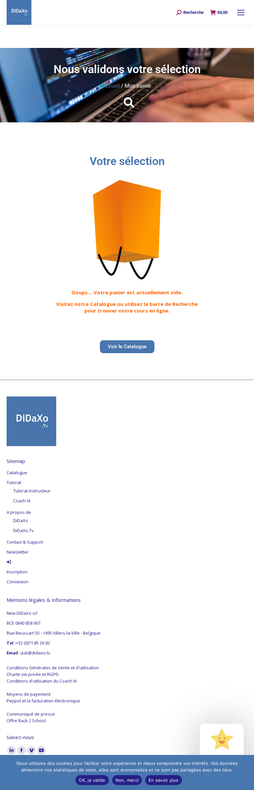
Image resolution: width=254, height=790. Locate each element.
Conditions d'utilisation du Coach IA (42, 681)
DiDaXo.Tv (23, 530)
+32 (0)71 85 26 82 (33, 643)
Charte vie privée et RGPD (33, 674)
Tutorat (14, 482)
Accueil (111, 86)
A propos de (19, 512)
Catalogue (17, 473)
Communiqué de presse (31, 714)
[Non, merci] (245, 772)
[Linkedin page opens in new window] (11, 750)
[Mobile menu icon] (240, 12)
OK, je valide (92, 780)
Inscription (17, 572)
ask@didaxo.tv (35, 653)
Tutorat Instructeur (32, 491)
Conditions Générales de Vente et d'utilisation (53, 668)
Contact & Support (25, 542)
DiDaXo (20, 520)
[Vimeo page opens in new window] (31, 750)
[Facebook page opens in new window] (21, 750)
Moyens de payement (29, 694)
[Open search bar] (127, 102)
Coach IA (21, 501)
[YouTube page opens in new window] (41, 750)
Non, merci (127, 780)
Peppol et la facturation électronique (43, 701)
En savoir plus (163, 780)
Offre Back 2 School (26, 721)
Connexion (17, 582)
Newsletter (17, 552)
